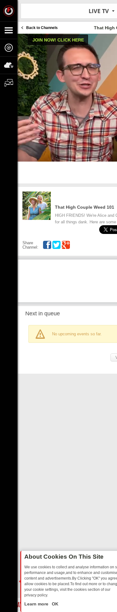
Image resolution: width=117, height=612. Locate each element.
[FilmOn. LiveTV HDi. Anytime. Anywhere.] (8, 10)
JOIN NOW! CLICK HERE (58, 39)
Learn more (37, 603)
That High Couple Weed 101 (84, 207)
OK (54, 603)
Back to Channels (42, 28)
